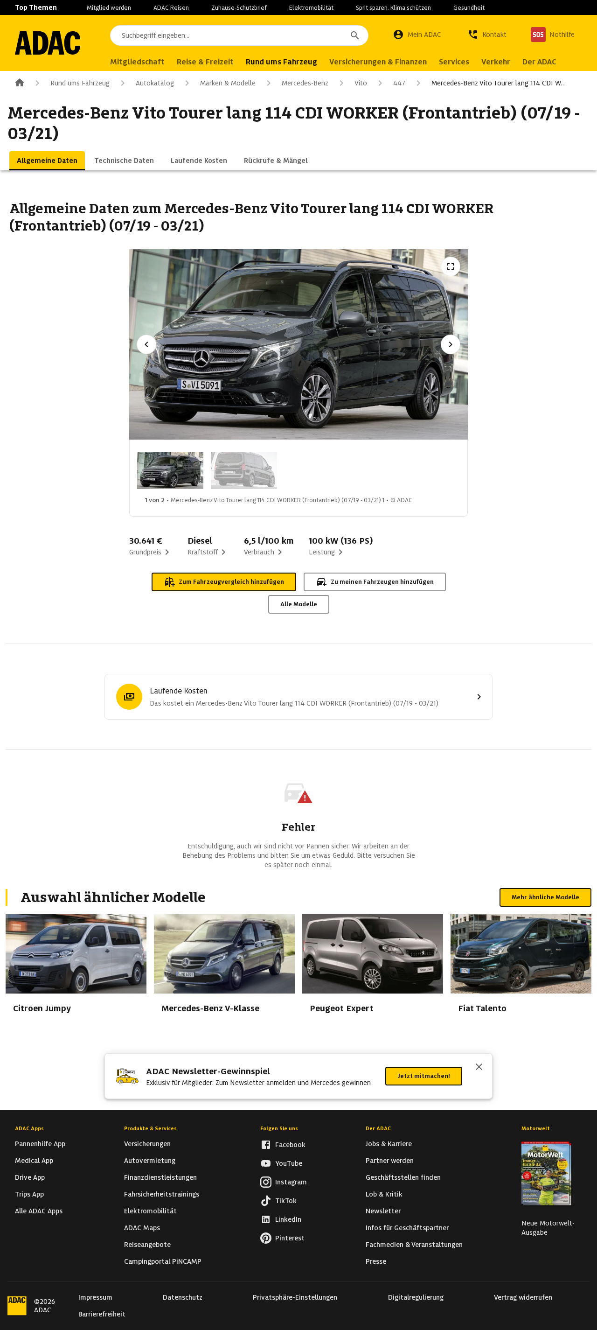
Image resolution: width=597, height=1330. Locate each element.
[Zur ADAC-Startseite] (47, 43)
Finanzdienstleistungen (160, 1177)
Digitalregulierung (416, 1297)
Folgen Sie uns (279, 1128)
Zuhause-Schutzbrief (239, 8)
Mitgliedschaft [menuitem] (137, 62)
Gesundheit (469, 8)
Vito (360, 83)
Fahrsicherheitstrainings (161, 1194)
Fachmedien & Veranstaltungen (414, 1244)
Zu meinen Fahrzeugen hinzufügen (382, 582)
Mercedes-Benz (305, 83)
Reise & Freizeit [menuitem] (205, 62)
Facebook (290, 1145)
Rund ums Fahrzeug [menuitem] (281, 62)
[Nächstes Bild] (450, 344)
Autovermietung (149, 1160)
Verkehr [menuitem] (495, 62)
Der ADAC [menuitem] (539, 62)
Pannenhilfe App (40, 1144)
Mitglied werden (109, 8)
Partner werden (390, 1160)
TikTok (286, 1201)
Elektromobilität (311, 8)
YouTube (288, 1163)
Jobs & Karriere (389, 1144)
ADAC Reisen (171, 8)
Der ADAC (378, 1128)
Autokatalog (155, 83)
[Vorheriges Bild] (146, 344)
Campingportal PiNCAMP (162, 1261)
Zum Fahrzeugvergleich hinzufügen (231, 582)
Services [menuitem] (454, 62)
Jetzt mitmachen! (423, 1076)
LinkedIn (288, 1219)
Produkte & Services (150, 1128)
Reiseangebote (147, 1244)
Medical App (34, 1160)
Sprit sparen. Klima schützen (393, 8)
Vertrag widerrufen (523, 1297)
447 (399, 83)
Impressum (95, 1297)
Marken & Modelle (228, 83)
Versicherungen (147, 1144)
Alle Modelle (298, 604)
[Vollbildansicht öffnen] (450, 266)
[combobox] (239, 35)
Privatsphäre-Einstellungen (295, 1297)
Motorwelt (535, 1128)
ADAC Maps (142, 1228)
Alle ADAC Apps (38, 1211)
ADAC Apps (29, 1128)
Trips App (29, 1194)
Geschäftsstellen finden (403, 1177)
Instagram (291, 1182)
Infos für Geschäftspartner (407, 1228)
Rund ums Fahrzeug (80, 83)
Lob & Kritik (384, 1194)
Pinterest (290, 1238)
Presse (376, 1261)
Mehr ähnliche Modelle (545, 897)
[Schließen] (479, 1067)
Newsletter (383, 1211)
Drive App (30, 1177)
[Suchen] (355, 35)
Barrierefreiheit (101, 1314)
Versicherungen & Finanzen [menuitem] (378, 62)
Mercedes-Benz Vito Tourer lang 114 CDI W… (498, 83)
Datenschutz (182, 1297)
